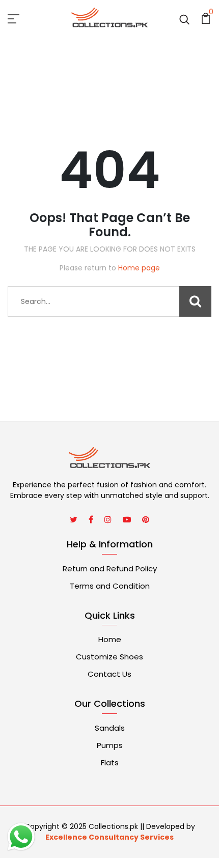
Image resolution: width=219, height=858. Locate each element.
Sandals (110, 728)
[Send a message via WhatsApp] (21, 837)
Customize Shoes (109, 656)
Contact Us (109, 674)
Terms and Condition (110, 585)
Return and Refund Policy (110, 568)
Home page (139, 268)
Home (109, 639)
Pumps (110, 745)
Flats (110, 762)
